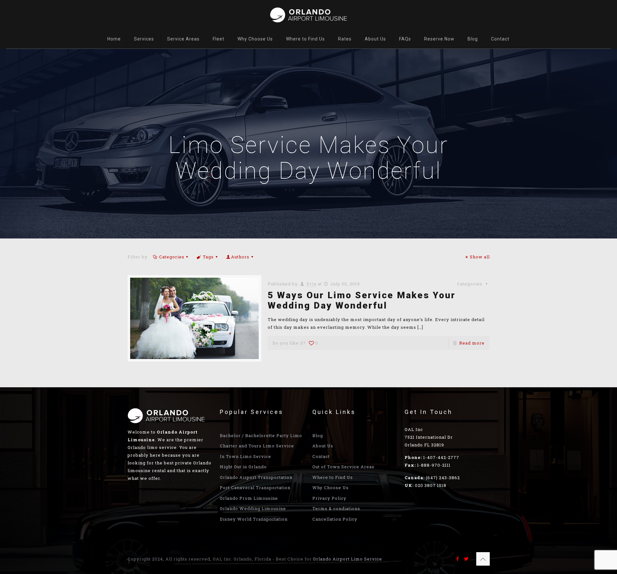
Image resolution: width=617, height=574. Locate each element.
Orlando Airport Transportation (256, 477)
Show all (479, 257)
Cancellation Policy (334, 519)
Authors (240, 257)
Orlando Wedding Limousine (253, 508)
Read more (472, 343)
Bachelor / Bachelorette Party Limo (261, 435)
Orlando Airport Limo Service (347, 559)
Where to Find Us (332, 477)
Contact (321, 456)
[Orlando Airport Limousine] (308, 14)
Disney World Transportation (254, 519)
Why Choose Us (330, 487)
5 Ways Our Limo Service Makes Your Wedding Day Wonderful (362, 300)
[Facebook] (457, 558)
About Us (322, 446)
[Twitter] (466, 558)
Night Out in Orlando (243, 467)
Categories (171, 257)
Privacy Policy (329, 498)
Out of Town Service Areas (343, 467)
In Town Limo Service (245, 456)
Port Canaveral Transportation (255, 487)
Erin (312, 284)
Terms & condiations (336, 508)
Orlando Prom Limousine (249, 498)
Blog (317, 435)
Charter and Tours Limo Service (257, 446)
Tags (208, 257)
